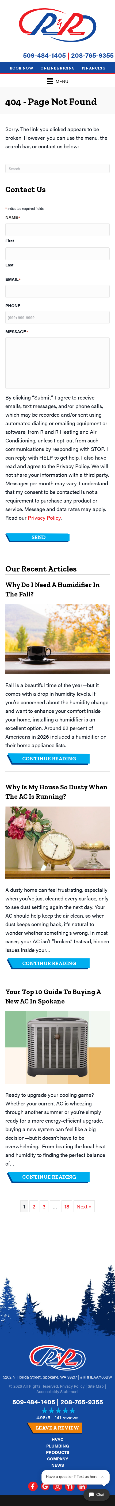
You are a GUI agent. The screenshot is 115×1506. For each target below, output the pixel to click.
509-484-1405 (44, 55)
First (9, 240)
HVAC (57, 1439)
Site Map (96, 1386)
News (57, 1465)
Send (39, 537)
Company (57, 1459)
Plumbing (57, 1446)
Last (9, 265)
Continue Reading (56, 758)
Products (57, 1452)
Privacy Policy (44, 517)
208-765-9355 (92, 55)
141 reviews (67, 1417)
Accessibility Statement (57, 1391)
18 (66, 1206)
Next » (84, 1206)
